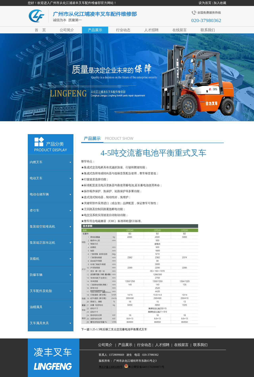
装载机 (34, 258)
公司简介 (105, 345)
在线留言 (181, 345)
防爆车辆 (36, 274)
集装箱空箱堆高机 (42, 226)
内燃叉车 (36, 162)
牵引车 (34, 210)
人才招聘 (162, 345)
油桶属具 (36, 307)
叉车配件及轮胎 (41, 291)
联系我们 (200, 345)
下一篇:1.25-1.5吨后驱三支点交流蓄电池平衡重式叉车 (114, 329)
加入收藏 (220, 3)
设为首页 (205, 3)
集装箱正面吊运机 (42, 242)
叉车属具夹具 (39, 323)
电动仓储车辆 (39, 194)
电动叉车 (36, 178)
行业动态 (144, 345)
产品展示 (125, 345)
